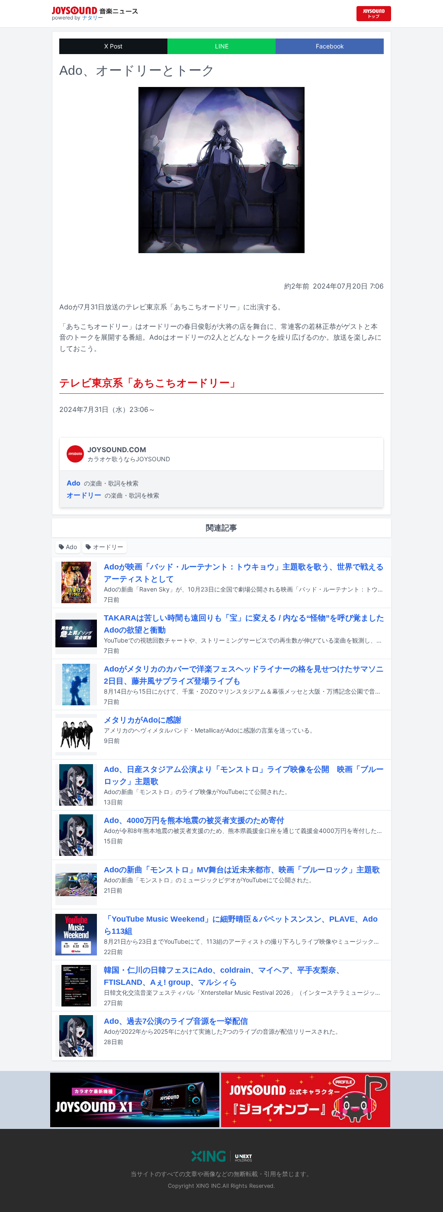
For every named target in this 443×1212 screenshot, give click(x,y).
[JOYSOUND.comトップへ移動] (373, 13)
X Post (113, 46)
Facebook (330, 46)
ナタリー (92, 17)
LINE (221, 46)
